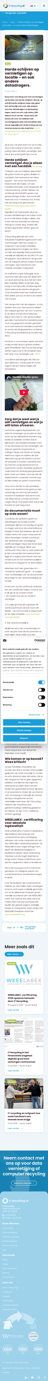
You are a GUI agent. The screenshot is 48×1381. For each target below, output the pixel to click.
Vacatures (6, 1292)
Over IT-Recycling (9, 1287)
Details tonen (34, 715)
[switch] (41, 690)
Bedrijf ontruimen (9, 1241)
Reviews (5, 1273)
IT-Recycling (7, 1228)
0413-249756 (10, 1215)
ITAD (4, 1250)
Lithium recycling (9, 1245)
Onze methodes (9, 1268)
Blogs (4, 1260)
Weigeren (24, 738)
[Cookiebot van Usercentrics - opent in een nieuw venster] (34, 640)
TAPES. (37, 354)
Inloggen (6, 1296)
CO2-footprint (8, 1277)
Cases (5, 1264)
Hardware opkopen (10, 1237)
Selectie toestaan (24, 730)
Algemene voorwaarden (13, 1368)
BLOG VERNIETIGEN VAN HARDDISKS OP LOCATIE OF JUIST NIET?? (23, 131)
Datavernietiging (9, 1232)
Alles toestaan (24, 722)
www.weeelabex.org (15, 914)
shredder (36, 166)
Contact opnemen (10, 1305)
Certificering (7, 1300)
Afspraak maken (9, 1309)
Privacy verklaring (32, 1368)
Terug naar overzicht (15, 13)
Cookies (5, 1372)
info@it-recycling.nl (13, 1218)
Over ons (7, 1282)
